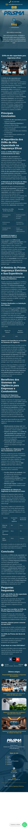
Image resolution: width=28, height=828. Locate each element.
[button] (14, 20)
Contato (14, 771)
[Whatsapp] (15, 7)
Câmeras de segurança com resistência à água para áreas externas (14, 713)
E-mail (14, 778)
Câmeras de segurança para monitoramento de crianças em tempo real (14, 732)
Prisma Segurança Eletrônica (16, 786)
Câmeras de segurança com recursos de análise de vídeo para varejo (14, 694)
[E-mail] (14, 776)
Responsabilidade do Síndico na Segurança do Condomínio (14, 675)
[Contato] (14, 768)
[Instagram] (13, 7)
